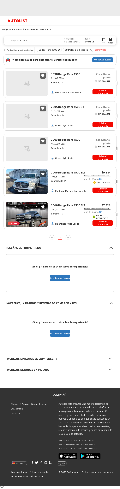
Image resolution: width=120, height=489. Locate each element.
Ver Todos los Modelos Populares (77, 444)
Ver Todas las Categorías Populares (77, 448)
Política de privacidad (39, 472)
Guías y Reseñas (39, 404)
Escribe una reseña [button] (60, 278)
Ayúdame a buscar (102, 59)
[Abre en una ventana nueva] (68, 456)
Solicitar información (102, 91)
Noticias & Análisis (20, 404)
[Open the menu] (110, 21)
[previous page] (51, 237)
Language (20, 463)
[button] (103, 40)
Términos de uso (19, 472)
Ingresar (61, 463)
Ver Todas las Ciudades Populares (76, 440)
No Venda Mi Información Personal (27, 476)
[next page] (68, 237)
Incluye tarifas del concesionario (97, 176)
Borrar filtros (100, 49)
